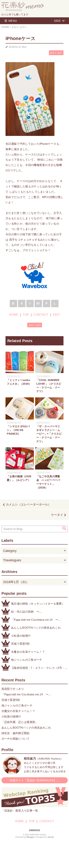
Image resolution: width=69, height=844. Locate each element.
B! (38, 303)
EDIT (56, 314)
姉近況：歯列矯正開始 (15, 733)
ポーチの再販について (15, 738)
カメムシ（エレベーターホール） (28, 504)
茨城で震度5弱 (20, 643)
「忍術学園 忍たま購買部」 (19, 722)
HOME (13, 314)
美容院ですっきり (12, 688)
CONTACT (40, 314)
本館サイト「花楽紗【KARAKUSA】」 (34, 780)
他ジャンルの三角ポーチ (26, 659)
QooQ (51, 837)
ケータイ (57, 514)
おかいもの (56, 52)
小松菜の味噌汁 (21, 635)
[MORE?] (12, 772)
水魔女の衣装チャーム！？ (28, 651)
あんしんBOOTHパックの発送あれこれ (36, 627)
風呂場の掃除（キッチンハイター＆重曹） (38, 603)
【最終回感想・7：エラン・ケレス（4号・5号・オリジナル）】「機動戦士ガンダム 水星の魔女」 (38, 668)
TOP (26, 314)
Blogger (30, 837)
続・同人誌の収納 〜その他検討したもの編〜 (26, 612)
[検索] (64, 528)
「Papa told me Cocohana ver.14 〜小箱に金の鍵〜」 (34, 620)
